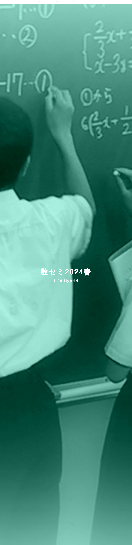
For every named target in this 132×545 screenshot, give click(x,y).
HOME (34, 2)
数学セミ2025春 (42, 2)
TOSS (74, 2)
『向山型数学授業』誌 (55, 2)
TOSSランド (66, 2)
